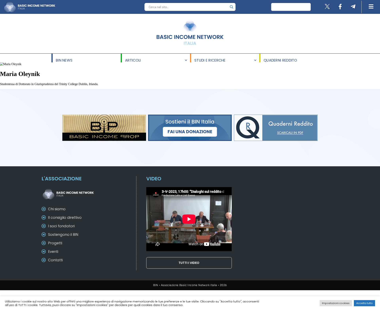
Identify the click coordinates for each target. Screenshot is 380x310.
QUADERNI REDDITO (280, 60)
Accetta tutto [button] (364, 303)
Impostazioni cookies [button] (336, 303)
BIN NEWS (64, 60)
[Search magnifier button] (231, 7)
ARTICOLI (133, 60)
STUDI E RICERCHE (210, 60)
